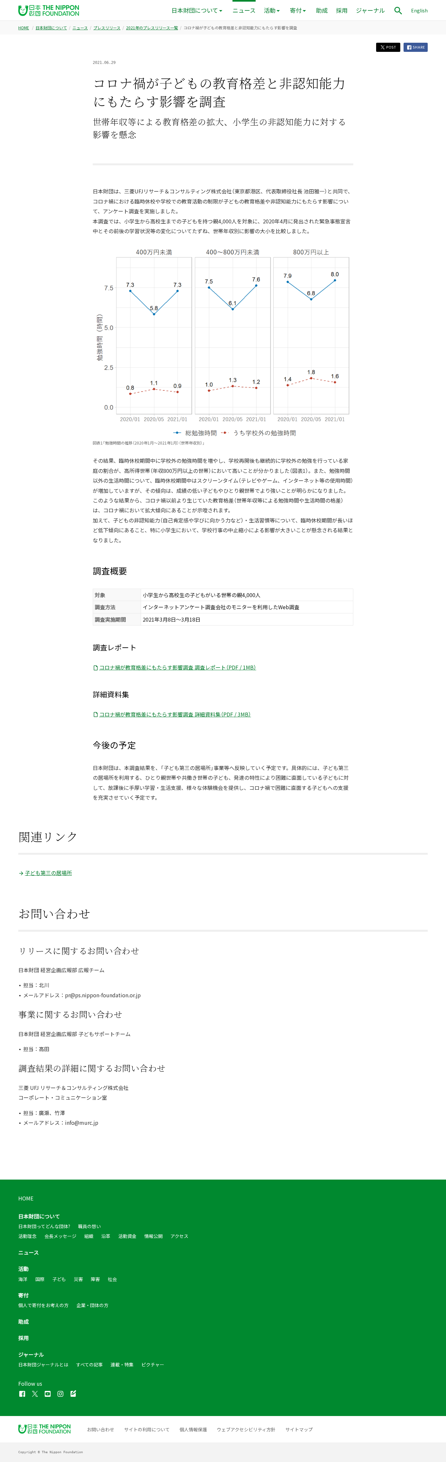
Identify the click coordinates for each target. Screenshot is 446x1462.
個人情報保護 (193, 1429)
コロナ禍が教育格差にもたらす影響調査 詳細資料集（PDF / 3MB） (175, 714)
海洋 (22, 1279)
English (419, 10)
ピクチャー (152, 1364)
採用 (342, 10)
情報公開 (153, 1236)
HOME (23, 28)
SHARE (418, 47)
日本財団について (194, 10)
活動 (270, 10)
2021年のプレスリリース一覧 (152, 28)
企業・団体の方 (92, 1305)
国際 (39, 1279)
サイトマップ (299, 1429)
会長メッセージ (60, 1236)
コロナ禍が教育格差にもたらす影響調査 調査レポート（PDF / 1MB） (177, 667)
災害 (78, 1279)
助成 (322, 10)
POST (390, 47)
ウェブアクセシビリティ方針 (246, 1429)
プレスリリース (106, 28)
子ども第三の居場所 (48, 873)
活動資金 (127, 1236)
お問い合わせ (100, 1429)
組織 (88, 1236)
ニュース (244, 10)
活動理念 (27, 1236)
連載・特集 (122, 1364)
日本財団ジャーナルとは (43, 1364)
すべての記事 (89, 1364)
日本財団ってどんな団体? (44, 1226)
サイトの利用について (147, 1429)
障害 (95, 1279)
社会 (112, 1279)
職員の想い (89, 1226)
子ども (59, 1279)
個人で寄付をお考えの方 (43, 1305)
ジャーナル (370, 10)
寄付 (296, 10)
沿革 (105, 1236)
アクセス (179, 1236)
